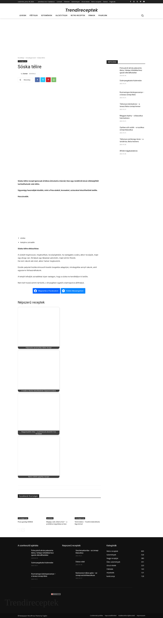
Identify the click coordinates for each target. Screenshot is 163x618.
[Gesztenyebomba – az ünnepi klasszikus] (68, 553)
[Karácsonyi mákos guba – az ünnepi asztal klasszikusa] (68, 576)
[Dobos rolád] (68, 565)
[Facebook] (130, 1)
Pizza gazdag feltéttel (25, 522)
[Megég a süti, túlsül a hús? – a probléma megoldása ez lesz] (59, 510)
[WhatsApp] (53, 79)
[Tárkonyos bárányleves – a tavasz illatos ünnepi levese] (112, 107)
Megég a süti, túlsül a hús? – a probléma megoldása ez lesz (56, 523)
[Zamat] (19, 73)
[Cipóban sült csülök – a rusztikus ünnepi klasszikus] (112, 130)
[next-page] (23, 529)
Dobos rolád (80, 562)
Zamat (25, 73)
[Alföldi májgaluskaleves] (112, 154)
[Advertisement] (81, 36)
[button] (142, 15)
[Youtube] (143, 1)
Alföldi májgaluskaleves (129, 151)
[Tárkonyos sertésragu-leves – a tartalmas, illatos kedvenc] (112, 142)
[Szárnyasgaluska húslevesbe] (112, 83)
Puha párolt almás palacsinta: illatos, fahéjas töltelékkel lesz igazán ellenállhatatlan (131, 70)
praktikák (50, 518)
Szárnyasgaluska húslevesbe (131, 81)
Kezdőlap (21, 58)
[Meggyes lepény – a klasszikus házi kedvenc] (112, 119)
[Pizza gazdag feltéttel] (31, 510)
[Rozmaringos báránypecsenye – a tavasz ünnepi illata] (112, 95)
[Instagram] (134, 1)
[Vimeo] (140, 1)
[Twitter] (137, 1)
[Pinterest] (48, 79)
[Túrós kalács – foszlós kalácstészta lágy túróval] (88, 510)
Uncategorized (31, 58)
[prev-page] (19, 529)
